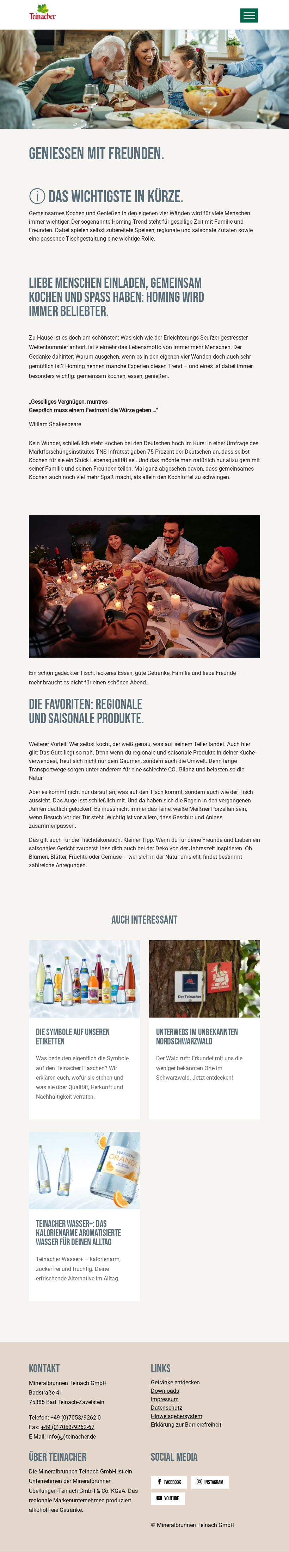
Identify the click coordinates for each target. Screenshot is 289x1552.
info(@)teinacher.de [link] (71, 1436)
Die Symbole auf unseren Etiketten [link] (84, 1029)
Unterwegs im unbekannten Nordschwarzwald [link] (204, 1029)
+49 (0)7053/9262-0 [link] (75, 1417)
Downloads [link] (165, 1391)
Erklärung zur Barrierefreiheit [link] (186, 1425)
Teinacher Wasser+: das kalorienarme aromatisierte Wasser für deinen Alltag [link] (84, 1216)
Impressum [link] (165, 1400)
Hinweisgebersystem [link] (176, 1417)
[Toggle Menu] (249, 15)
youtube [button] (171, 1498)
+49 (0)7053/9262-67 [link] (67, 1427)
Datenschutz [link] (166, 1408)
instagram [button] (213, 1482)
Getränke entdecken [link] (175, 1383)
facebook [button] (172, 1482)
